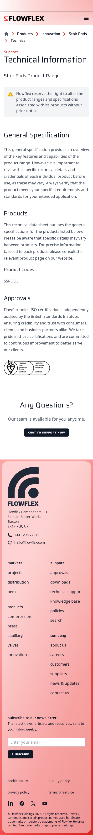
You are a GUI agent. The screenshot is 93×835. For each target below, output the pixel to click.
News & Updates (64, 683)
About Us (58, 645)
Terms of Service (61, 792)
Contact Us (59, 692)
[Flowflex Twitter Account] (33, 803)
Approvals (59, 572)
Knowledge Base (65, 601)
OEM (12, 591)
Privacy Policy (18, 792)
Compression (19, 616)
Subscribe (20, 754)
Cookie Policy (18, 780)
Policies (57, 610)
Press (13, 626)
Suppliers (58, 673)
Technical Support (66, 591)
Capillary (15, 635)
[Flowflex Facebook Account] (22, 803)
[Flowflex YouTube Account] (45, 803)
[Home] (6, 33)
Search (56, 620)
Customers (60, 664)
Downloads (60, 582)
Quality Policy (59, 780)
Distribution (18, 582)
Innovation (17, 654)
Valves (13, 645)
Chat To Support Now (46, 432)
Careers (57, 654)
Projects (15, 572)
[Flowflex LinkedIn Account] (10, 803)
